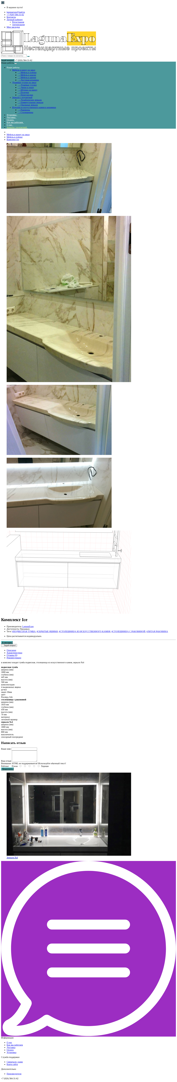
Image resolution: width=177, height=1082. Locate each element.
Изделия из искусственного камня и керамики (34, 107)
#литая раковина (157, 631)
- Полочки (23, 92)
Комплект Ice (13, 139)
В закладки (7, 642)
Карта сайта (12, 1064)
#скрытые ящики (47, 631)
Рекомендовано (14, 658)
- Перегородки (25, 95)
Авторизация (18, 24)
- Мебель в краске (27, 75)
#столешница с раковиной (128, 631)
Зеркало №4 (12, 857)
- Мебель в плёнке (27, 72)
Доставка (11, 117)
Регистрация (18, 22)
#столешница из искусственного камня (84, 631)
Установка (12, 115)
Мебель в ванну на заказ (23, 70)
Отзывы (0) (12, 655)
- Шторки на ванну (27, 90)
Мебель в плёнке (15, 137)
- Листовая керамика (28, 80)
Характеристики (14, 653)
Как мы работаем (15, 122)
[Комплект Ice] (59, 212)
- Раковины (24, 110)
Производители (14, 1074)
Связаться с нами (15, 1062)
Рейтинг (5, 766)
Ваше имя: (6, 749)
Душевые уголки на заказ (24, 82)
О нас (10, 125)
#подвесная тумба (24, 631)
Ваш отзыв (6, 761)
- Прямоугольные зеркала (30, 102)
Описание (11, 650)
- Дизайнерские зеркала (30, 100)
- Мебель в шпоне (27, 77)
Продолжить (7, 769)
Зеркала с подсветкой (22, 97)
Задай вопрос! (7, 60)
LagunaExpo (28, 626)
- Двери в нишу (26, 87)
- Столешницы (25, 112)
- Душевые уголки (27, 85)
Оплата (11, 120)
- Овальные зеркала (28, 105)
